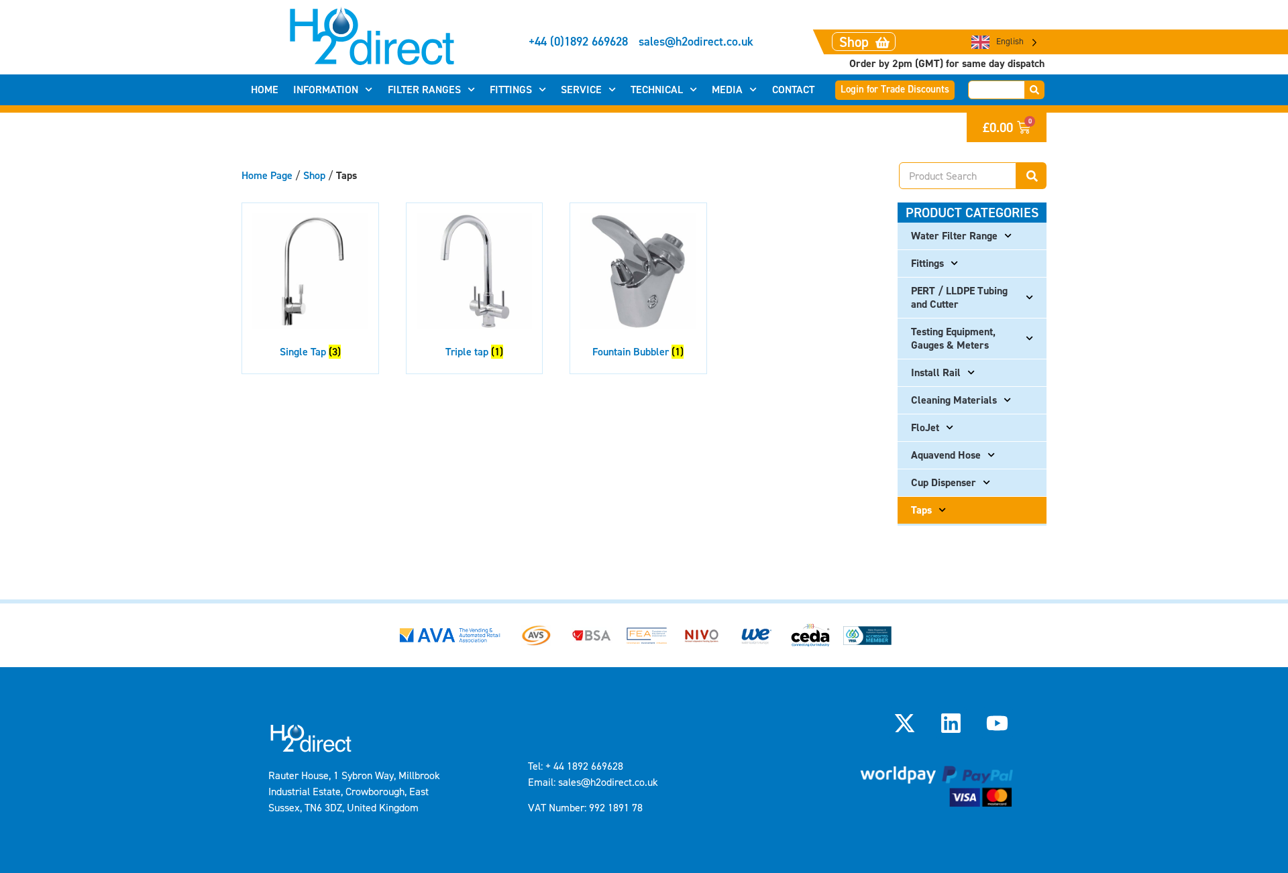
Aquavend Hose (946, 455)
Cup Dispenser (943, 482)
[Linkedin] (951, 722)
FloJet (925, 427)
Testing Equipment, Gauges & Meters (953, 338)
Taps (921, 510)
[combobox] (996, 89)
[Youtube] (997, 722)
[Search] (1034, 89)
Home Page (266, 175)
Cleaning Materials (954, 400)
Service (581, 89)
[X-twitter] (904, 722)
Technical (657, 89)
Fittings (511, 89)
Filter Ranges (424, 89)
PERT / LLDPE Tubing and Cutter (959, 297)
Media (727, 89)
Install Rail (936, 372)
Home (264, 89)
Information (325, 89)
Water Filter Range (954, 236)
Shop (314, 175)
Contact (793, 89)
